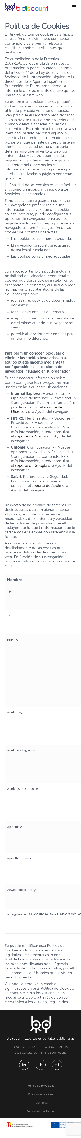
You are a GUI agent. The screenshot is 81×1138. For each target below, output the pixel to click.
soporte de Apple (46, 485)
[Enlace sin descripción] (26, 7)
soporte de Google (31, 465)
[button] (74, 7)
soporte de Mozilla (30, 436)
